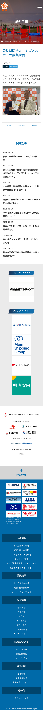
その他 (21, 690)
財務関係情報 (21, 629)
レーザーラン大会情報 (21, 555)
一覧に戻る (22, 125)
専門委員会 (21, 621)
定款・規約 (21, 625)
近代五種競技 (21, 649)
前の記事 (9, 125)
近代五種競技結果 (21, 583)
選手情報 (21, 674)
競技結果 (21, 575)
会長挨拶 (21, 608)
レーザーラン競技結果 (21, 592)
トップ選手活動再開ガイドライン (21, 563)
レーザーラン (21, 658)
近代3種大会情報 (21, 550)
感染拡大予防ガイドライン (21, 568)
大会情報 (21, 538)
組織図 (21, 616)
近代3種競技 (21, 654)
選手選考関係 (21, 678)
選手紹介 (21, 666)
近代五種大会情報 (21, 546)
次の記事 (34, 125)
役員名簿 (21, 612)
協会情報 (21, 600)
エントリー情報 (21, 559)
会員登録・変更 (21, 698)
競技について (21, 641)
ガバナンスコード (21, 634)
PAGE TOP (21, 472)
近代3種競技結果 (21, 588)
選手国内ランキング (21, 682)
